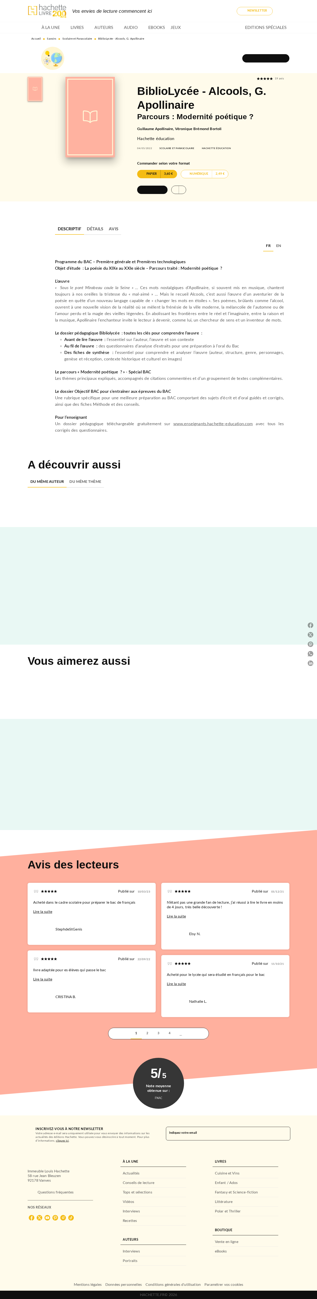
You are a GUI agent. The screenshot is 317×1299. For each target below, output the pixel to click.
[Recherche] (283, 11)
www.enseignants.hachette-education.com (213, 424)
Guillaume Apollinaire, (156, 129)
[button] (255, 11)
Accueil (36, 38)
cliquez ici (62, 1140)
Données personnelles (123, 1285)
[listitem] (32, 1218)
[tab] (33, 27)
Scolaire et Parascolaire (77, 38)
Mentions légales (88, 1285)
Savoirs (51, 38)
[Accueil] (47, 11)
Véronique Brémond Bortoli (198, 129)
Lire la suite (42, 912)
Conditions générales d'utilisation (173, 1285)
